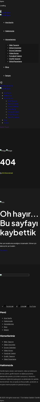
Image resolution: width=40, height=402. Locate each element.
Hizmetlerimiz (10, 39)
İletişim (8, 76)
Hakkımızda (9, 31)
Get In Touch (4, 127)
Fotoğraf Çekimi (15, 56)
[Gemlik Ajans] (5, 13)
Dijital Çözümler (15, 48)
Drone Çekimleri (15, 51)
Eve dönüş (3, 250)
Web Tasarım (14, 45)
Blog (7, 67)
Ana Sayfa (9, 22)
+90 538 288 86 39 (6, 86)
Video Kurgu (14, 53)
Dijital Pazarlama (15, 61)
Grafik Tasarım (14, 59)
